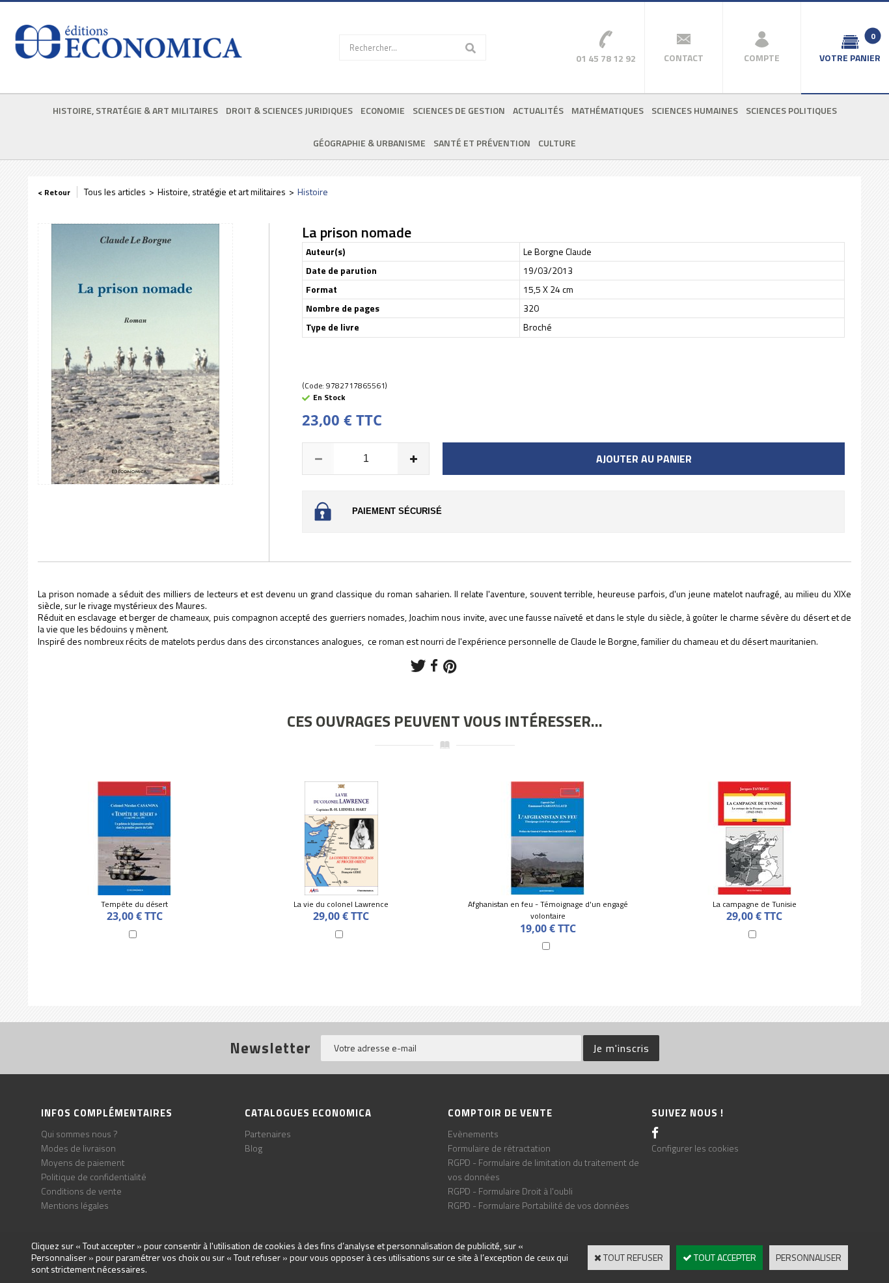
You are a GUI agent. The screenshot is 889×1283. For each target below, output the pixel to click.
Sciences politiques (791, 110)
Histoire (312, 191)
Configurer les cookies (695, 1148)
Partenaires (268, 1134)
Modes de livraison (78, 1148)
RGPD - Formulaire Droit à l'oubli (510, 1191)
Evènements (473, 1134)
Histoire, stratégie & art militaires (135, 110)
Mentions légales (75, 1205)
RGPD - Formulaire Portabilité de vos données (538, 1205)
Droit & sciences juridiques (289, 110)
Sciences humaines (694, 110)
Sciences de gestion (459, 110)
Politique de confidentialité (93, 1176)
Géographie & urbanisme (369, 143)
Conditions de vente (81, 1191)
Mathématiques (607, 110)
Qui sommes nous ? (79, 1134)
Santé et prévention (481, 143)
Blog (253, 1148)
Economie (383, 110)
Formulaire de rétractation (499, 1148)
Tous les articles (115, 191)
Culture (557, 143)
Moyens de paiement (83, 1162)
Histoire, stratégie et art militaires (221, 191)
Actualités (538, 110)
